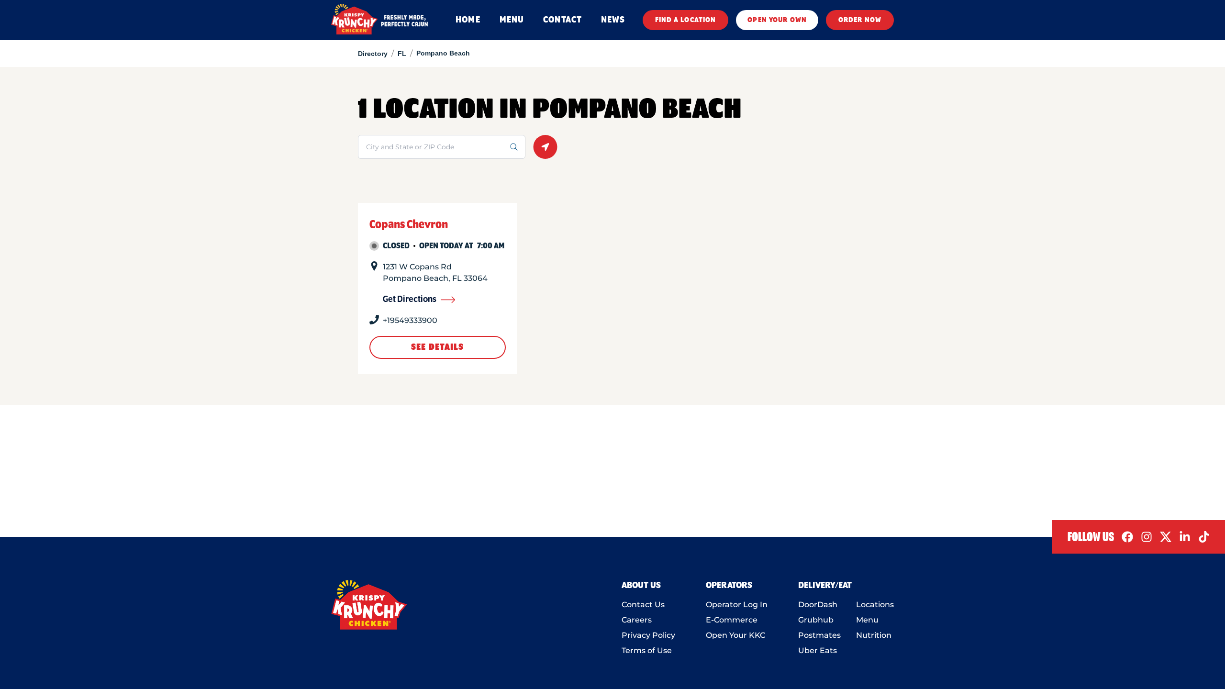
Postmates (819, 635)
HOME (468, 20)
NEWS (613, 20)
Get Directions (409, 299)
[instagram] (1146, 537)
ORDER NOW (859, 20)
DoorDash (817, 604)
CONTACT (562, 20)
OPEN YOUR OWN (777, 20)
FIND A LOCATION (685, 20)
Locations (875, 604)
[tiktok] (1204, 537)
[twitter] (1165, 537)
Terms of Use (647, 650)
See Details (437, 347)
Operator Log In (737, 604)
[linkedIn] (1185, 537)
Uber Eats (817, 650)
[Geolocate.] (545, 147)
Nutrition (873, 635)
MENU (512, 20)
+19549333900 (410, 320)
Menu (867, 619)
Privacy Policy (648, 635)
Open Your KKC (735, 635)
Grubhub (816, 619)
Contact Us (643, 604)
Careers (637, 619)
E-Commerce (731, 619)
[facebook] (1127, 537)
